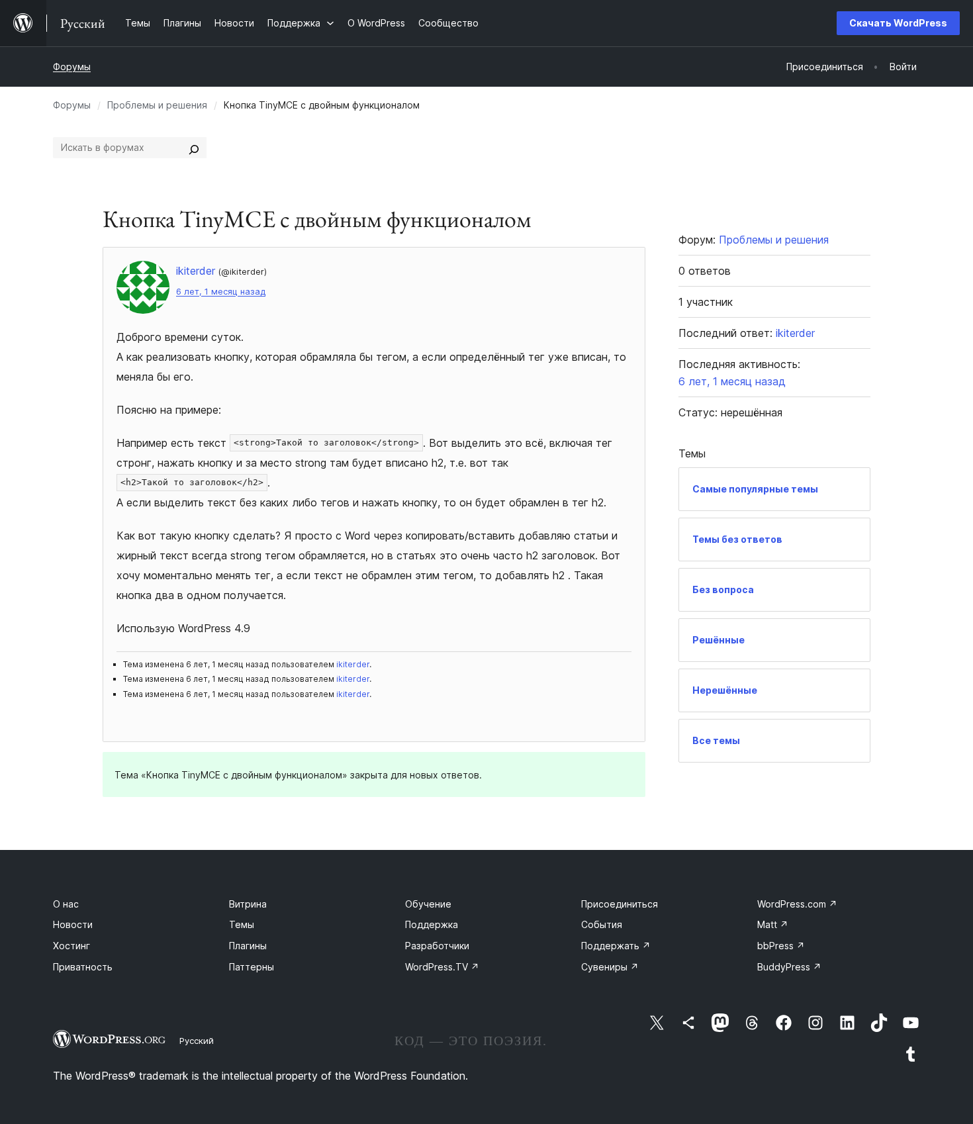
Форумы (72, 66)
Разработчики (437, 945)
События (601, 924)
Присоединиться (619, 904)
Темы (241, 924)
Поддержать (616, 945)
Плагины (248, 945)
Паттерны (251, 966)
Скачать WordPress (898, 22)
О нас (66, 904)
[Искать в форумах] (194, 147)
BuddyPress (789, 966)
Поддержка (431, 924)
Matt (772, 924)
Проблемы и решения (157, 105)
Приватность (83, 966)
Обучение (428, 904)
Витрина (248, 904)
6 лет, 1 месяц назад (220, 292)
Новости (73, 924)
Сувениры (610, 966)
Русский (196, 1040)
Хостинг (71, 945)
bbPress (781, 945)
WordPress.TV (442, 966)
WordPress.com (797, 904)
